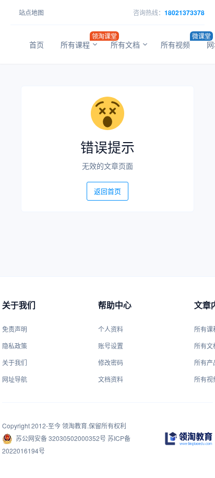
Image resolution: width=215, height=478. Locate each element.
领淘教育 (74, 425)
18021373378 (184, 12)
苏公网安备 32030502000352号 (61, 438)
